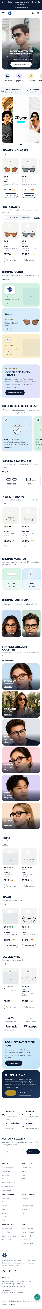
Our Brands (26, 1240)
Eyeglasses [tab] (14, 217)
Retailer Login (7, 1229)
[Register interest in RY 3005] (10, 911)
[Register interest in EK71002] (28, 511)
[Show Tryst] (23, 144)
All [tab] (5, 217)
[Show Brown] (31, 867)
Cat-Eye (5, 1209)
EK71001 (7, 531)
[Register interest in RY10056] (10, 161)
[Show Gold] (5, 526)
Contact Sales (27, 1236)
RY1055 (25, 182)
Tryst (23, 1175)
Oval (3, 1220)
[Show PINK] (7, 927)
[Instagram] (4, 1271)
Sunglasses (6, 1175)
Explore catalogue (21, 64)
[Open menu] (4, 13)
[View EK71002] (29, 515)
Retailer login (25, 1093)
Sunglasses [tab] (26, 217)
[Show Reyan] (20, 144)
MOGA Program (27, 1243)
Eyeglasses (6, 1171)
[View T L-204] (10, 856)
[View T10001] (29, 856)
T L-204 (7, 872)
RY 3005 (7, 932)
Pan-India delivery (21, 8)
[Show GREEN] (12, 927)
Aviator (4, 1217)
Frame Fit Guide (28, 1232)
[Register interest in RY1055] (28, 161)
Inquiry (10, 1093)
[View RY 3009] (29, 916)
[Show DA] (12, 867)
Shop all (5, 154)
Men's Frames (7, 1179)
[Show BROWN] (5, 177)
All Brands (25, 1179)
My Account (6, 1240)
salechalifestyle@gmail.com (12, 1293)
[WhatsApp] (10, 1271)
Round (4, 1206)
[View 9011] (10, 976)
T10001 (25, 872)
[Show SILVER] (23, 986)
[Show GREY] (10, 867)
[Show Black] (10, 526)
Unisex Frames (7, 1186)
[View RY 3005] (10, 916)
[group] (21, 120)
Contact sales (13, 392)
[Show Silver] (7, 526)
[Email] (15, 1271)
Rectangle (6, 1198)
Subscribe (33, 1152)
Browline (5, 1213)
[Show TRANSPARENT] (7, 867)
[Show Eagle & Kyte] (18, 144)
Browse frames (13, 1063)
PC (23, 1213)
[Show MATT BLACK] (5, 867)
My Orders (6, 1232)
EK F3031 (25, 992)
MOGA (13, 1305)
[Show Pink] (23, 526)
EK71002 (25, 531)
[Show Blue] (28, 867)
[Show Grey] (28, 526)
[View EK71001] (10, 515)
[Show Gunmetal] (23, 867)
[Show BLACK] (7, 177)
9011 (5, 988)
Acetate (25, 1198)
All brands (6, 280)
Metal (24, 1202)
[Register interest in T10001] (28, 852)
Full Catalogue (7, 1168)
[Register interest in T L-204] (10, 852)
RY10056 (7, 182)
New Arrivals (6, 1190)
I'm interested (11, 195)
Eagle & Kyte (26, 1168)
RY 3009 (25, 932)
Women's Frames (8, 1182)
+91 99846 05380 (8, 1290)
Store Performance (9, 1236)
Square (4, 1202)
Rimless (24, 1209)
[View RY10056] (10, 166)
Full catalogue (7, 660)
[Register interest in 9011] (10, 971)
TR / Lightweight (27, 1206)
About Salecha (27, 1229)
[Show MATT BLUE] (28, 986)
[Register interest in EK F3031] (28, 971)
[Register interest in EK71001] (10, 511)
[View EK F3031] (29, 976)
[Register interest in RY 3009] (28, 911)
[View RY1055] (29, 166)
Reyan (24, 1171)
